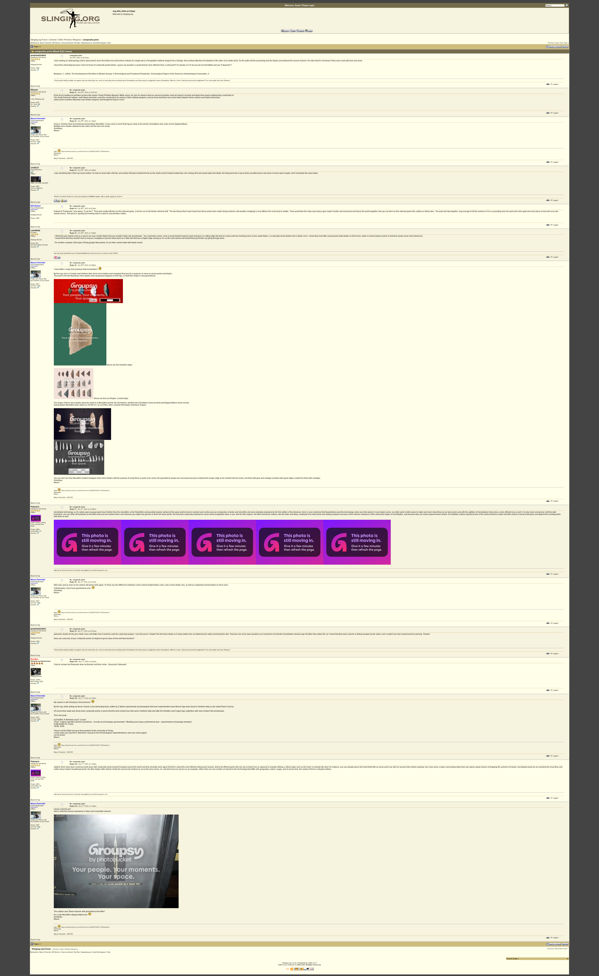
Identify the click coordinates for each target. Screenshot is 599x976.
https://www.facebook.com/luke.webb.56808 (102, 253)
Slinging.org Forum (39, 40)
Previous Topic (553, 43)
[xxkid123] (57, 200)
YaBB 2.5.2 (312, 963)
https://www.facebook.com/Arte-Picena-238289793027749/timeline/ (85, 151)
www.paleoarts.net (68, 570)
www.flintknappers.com (99, 570)
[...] (88, 302)
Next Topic (564, 43)
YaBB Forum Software (286, 965)
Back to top (35, 86)
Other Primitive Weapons (69, 40)
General (52, 40)
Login (311, 5)
